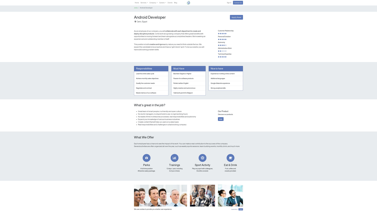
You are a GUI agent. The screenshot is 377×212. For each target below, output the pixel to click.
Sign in (229, 3)
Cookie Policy (234, 209)
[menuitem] (137, 3)
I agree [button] (240, 209)
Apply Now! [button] (236, 17)
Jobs (136, 8)
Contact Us (238, 3)
